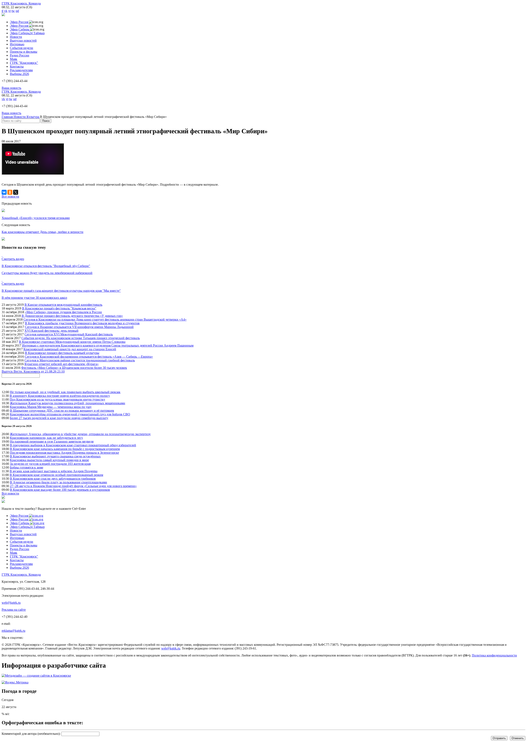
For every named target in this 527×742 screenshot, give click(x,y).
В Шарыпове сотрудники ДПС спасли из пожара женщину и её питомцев (62, 410)
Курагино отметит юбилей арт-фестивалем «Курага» (61, 364)
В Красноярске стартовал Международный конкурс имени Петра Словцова (72, 341)
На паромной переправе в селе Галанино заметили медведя (51, 441)
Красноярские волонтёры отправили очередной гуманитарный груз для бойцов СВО (70, 414)
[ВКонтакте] (4, 192)
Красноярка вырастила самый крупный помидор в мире (49, 460)
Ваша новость (11, 88)
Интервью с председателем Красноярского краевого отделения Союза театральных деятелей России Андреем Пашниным (108, 345)
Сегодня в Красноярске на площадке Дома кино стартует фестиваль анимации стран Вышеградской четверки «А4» (105, 319)
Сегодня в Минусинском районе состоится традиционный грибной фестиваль (79, 360)
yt (9, 11)
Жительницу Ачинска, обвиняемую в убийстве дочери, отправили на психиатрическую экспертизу (80, 434)
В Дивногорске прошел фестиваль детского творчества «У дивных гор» (72, 316)
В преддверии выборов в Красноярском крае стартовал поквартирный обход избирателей (73, 445)
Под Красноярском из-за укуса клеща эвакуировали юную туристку (57, 399)
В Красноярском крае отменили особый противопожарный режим (56, 475)
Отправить (499, 738)
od (17, 11)
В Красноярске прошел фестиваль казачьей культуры (62, 353)
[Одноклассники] (9, 192)
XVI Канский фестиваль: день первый (51, 330)
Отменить (518, 738)
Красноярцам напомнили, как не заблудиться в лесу (46, 438)
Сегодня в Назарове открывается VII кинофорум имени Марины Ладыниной (79, 327)
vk (5, 11)
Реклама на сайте (14, 609)
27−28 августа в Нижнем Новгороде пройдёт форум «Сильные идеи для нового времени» (73, 486)
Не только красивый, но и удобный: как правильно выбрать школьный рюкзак (65, 392)
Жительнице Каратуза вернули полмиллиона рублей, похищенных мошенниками (67, 403)
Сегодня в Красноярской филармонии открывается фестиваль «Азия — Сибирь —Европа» (89, 356)
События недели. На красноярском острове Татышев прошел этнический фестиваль (80, 338)
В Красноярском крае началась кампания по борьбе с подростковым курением (65, 449)
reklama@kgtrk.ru (13, 630)
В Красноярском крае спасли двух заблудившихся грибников (53, 478)
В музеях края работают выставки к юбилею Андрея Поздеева (53, 471)
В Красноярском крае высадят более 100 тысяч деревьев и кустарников (60, 489)
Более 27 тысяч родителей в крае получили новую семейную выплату (59, 418)
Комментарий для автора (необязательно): (31, 733)
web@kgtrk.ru (11, 602)
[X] (15, 192)
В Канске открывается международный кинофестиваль (63, 304)
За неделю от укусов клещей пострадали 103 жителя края (50, 463)
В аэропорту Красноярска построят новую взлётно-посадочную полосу (60, 395)
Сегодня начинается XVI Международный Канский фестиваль (68, 334)
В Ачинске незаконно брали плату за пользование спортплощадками (58, 482)
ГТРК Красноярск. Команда (21, 3)
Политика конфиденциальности (494, 655)
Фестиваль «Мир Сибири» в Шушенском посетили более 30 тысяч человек (74, 367)
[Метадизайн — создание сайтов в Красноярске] (36, 675)
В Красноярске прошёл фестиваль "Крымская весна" (59, 308)
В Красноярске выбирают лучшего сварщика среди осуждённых (55, 456)
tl (2, 11)
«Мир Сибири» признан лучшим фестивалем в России (63, 312)
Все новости (10, 493)
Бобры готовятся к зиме (26, 467)
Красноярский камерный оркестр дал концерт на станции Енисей (69, 349)
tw (13, 11)
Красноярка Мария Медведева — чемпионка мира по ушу (51, 407)
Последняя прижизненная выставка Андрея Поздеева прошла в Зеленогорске (64, 452)
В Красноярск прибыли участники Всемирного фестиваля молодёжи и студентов (82, 323)
